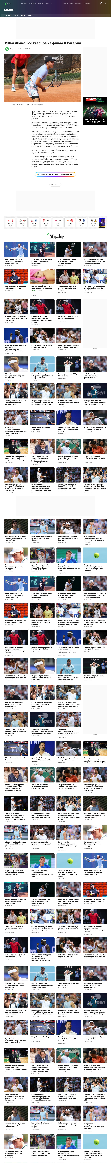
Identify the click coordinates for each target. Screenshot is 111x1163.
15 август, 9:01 (35, 464)
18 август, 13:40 (9, 406)
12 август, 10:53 (62, 542)
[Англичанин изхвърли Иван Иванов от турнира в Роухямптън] (42, 249)
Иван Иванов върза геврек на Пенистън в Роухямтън (15, 287)
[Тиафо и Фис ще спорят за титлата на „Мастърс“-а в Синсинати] (16, 306)
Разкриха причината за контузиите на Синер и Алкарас (67, 288)
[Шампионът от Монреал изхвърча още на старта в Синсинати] (68, 390)
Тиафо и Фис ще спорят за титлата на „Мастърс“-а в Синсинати (16, 318)
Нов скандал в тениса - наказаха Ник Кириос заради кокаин (93, 376)
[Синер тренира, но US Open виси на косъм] (68, 364)
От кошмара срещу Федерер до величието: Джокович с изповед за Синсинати (14, 487)
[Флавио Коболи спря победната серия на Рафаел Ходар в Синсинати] (42, 364)
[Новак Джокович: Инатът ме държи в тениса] (42, 335)
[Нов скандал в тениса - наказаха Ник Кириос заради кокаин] (95, 364)
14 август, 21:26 (62, 462)
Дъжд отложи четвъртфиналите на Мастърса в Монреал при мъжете (94, 539)
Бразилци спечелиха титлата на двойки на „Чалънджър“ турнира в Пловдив (93, 567)
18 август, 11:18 (35, 406)
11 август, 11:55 (87, 544)
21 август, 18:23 (35, 349)
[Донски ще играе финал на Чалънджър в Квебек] (68, 306)
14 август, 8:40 (62, 490)
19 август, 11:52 (88, 380)
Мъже (9, 10)
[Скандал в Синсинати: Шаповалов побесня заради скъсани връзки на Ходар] (95, 390)
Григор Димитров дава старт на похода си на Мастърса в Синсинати (67, 486)
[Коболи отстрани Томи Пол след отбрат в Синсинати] (68, 335)
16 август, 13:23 (9, 435)
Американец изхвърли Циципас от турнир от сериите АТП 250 (14, 261)
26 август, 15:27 (35, 265)
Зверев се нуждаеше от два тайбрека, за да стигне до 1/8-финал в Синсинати (42, 402)
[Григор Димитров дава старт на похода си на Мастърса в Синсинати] (68, 475)
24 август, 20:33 (62, 292)
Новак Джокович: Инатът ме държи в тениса (41, 346)
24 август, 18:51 (88, 292)
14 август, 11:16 (9, 492)
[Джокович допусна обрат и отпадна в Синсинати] (95, 417)
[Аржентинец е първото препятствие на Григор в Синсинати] (68, 526)
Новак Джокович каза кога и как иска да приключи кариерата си (15, 402)
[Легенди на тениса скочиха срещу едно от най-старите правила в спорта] (16, 446)
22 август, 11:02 (62, 321)
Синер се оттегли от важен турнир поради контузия (13, 567)
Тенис (5, 7)
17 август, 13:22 (62, 406)
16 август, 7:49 (88, 431)
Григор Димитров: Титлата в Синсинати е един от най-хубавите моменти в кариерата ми (41, 487)
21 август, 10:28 (62, 349)
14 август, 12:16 (88, 462)
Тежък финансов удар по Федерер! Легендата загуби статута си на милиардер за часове (40, 459)
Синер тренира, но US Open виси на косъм (68, 375)
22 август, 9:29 (9, 353)
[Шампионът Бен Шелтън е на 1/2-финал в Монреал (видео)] (42, 526)
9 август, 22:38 (9, 571)
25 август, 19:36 (88, 265)
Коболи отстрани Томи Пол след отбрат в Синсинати (68, 346)
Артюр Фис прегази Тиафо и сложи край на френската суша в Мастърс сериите (94, 288)
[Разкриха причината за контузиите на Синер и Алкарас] (68, 276)
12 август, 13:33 (35, 542)
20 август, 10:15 (9, 380)
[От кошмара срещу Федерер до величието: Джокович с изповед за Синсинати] (16, 475)
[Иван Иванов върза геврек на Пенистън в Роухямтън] (16, 276)
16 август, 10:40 (35, 431)
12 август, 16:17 (9, 542)
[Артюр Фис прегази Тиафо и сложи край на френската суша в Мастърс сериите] (95, 276)
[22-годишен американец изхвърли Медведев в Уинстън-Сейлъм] (68, 249)
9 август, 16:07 (35, 571)
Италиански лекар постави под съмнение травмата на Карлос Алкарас (15, 538)
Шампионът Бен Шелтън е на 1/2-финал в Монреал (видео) (41, 538)
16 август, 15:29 (88, 406)
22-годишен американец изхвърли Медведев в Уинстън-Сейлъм (67, 261)
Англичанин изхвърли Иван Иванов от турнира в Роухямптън (41, 261)
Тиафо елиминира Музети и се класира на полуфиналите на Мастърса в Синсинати (15, 348)
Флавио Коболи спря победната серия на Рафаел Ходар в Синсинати (42, 376)
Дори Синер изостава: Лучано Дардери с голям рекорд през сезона (40, 567)
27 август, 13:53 (9, 265)
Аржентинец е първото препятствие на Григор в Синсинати (68, 538)
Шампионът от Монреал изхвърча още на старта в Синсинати (68, 402)
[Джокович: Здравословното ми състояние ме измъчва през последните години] (16, 417)
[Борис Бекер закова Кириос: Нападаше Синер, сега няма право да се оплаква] (95, 249)
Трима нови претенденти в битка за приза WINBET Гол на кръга (95, 121)
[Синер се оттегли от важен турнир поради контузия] (16, 555)
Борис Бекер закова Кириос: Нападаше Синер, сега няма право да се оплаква (95, 261)
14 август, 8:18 (88, 492)
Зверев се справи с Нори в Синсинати (41, 428)
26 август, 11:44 (62, 265)
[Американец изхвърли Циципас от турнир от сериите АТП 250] (16, 249)
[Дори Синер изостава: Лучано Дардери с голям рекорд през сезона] (42, 555)
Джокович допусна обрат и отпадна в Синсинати (95, 428)
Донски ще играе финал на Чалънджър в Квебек (68, 317)
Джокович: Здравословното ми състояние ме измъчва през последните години (16, 430)
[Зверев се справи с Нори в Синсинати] (42, 417)
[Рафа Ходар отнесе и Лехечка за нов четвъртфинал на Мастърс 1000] (68, 555)
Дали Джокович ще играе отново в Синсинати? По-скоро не (68, 429)
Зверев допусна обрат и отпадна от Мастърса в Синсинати (14, 376)
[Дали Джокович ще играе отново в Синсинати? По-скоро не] (68, 417)
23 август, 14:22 (9, 322)
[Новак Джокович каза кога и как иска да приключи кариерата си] (16, 390)
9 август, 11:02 (87, 573)
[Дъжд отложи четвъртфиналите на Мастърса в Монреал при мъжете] (95, 526)
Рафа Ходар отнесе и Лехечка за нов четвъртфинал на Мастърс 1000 (69, 567)
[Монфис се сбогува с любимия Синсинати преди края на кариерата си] (95, 446)
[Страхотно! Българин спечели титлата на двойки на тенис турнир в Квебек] (42, 306)
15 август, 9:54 (9, 462)
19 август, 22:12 (35, 380)
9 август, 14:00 (62, 573)
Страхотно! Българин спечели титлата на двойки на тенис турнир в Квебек (41, 319)
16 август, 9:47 (61, 433)
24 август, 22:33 (9, 290)
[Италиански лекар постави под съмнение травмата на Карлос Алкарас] (16, 526)
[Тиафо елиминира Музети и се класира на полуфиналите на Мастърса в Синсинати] (16, 335)
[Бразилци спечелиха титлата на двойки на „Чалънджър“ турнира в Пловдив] (95, 555)
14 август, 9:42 (35, 492)
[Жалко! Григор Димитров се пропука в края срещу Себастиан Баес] (68, 446)
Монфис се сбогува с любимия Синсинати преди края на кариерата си (94, 458)
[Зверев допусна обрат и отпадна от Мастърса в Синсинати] (16, 364)
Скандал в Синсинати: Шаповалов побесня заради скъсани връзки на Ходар (94, 402)
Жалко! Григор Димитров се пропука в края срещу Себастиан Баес (68, 458)
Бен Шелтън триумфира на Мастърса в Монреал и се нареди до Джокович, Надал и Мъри (95, 487)
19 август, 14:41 (62, 378)
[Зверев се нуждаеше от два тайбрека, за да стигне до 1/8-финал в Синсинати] (42, 390)
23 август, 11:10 (35, 324)
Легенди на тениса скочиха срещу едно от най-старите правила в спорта (16, 458)
